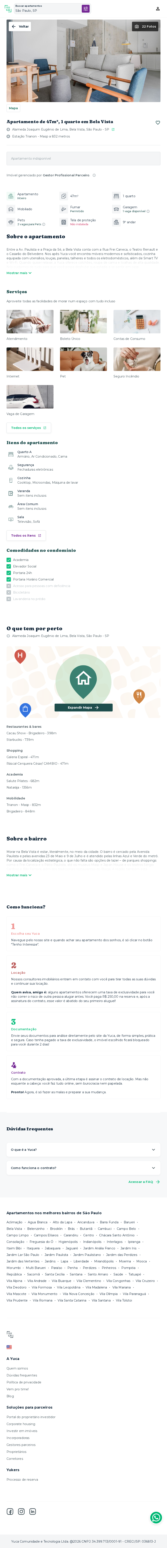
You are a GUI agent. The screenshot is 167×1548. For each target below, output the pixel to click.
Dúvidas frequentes (22, 1375)
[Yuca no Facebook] (10, 1511)
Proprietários (16, 1452)
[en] (83, 1347)
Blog (10, 1396)
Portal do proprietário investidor (31, 1417)
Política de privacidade (24, 1382)
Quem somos (17, 1368)
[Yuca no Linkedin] (32, 1511)
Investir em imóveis (22, 1431)
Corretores (15, 1459)
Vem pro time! (18, 1389)
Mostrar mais (17, 273)
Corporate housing (21, 1424)
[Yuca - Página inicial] (8, 8)
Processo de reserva (22, 1480)
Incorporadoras (18, 1438)
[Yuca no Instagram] (21, 1511)
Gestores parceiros (21, 1445)
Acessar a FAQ (141, 1182)
